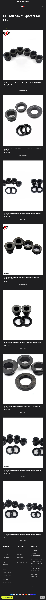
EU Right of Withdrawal (22, 562)
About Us (5, 551)
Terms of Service (20, 551)
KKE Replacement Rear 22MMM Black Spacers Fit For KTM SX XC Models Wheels (22, 342)
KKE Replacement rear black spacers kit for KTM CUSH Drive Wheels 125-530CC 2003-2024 (22, 148)
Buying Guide (20, 557)
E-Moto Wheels (6, 557)
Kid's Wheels (5, 569)
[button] (3, 6)
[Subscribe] (32, 586)
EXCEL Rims (5, 554)
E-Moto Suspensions (7, 560)
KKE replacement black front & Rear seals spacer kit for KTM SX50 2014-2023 (22, 470)
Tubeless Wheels (6, 567)
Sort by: (24, 28)
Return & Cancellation (21, 560)
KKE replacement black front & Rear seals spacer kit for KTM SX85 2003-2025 (22, 213)
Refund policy (20, 554)
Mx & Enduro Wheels (7, 572)
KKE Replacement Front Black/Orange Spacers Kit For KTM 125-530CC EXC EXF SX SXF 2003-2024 (22, 83)
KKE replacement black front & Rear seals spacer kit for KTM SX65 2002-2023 (22, 534)
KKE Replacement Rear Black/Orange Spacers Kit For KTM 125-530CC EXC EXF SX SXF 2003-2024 (22, 278)
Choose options (23, 90)
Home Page (5, 549)
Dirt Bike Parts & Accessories (6, 578)
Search (18, 549)
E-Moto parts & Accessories (6, 563)
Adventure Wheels (7, 582)
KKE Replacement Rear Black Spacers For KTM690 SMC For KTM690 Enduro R (22, 406)
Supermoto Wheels (7, 575)
